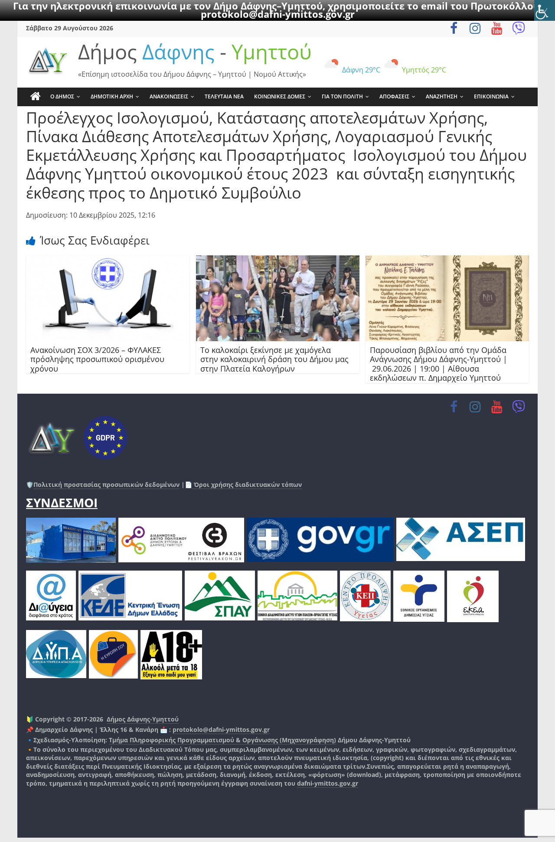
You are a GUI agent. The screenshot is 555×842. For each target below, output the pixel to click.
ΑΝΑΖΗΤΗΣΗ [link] (441, 96)
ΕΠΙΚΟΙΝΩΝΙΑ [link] (491, 96)
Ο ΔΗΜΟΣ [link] (62, 96)
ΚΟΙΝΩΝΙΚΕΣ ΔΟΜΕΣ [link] (279, 96)
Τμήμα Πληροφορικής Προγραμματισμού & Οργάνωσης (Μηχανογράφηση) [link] (222, 740)
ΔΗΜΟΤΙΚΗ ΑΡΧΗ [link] (112, 96)
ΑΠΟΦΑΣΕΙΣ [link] (394, 96)
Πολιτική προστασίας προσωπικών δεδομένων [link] (106, 484)
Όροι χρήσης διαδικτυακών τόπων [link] (247, 484)
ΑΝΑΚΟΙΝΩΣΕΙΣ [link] (169, 96)
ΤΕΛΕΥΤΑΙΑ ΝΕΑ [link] (224, 96)
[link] (544, 10)
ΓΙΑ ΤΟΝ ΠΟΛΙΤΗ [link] (342, 96)
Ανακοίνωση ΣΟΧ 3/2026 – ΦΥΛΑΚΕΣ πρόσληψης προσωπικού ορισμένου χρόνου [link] (97, 359)
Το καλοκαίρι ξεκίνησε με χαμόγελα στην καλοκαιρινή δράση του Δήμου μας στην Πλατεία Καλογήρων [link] (274, 359)
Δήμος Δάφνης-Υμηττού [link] (143, 719)
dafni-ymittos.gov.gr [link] (327, 783)
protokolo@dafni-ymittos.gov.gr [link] (278, 13)
